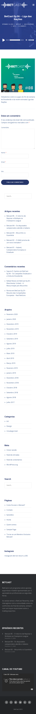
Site (2, 171)
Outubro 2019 (11, 334)
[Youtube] (20, 702)
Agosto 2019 (11, 344)
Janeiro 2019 (11, 373)
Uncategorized (29, 24)
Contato (9, 510)
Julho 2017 (10, 402)
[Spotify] (15, 702)
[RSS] (24, 702)
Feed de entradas (12, 455)
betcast (18, 24)
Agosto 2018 (11, 397)
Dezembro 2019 (12, 324)
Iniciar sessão (11, 450)
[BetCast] (14, 5)
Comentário (5, 127)
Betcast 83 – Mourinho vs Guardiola (18, 649)
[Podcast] (29, 702)
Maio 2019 (10, 353)
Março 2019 (10, 363)
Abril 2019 (10, 358)
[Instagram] (11, 702)
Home (8, 520)
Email (3, 162)
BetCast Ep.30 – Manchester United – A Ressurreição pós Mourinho (18, 283)
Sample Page (11, 529)
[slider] (31, 41)
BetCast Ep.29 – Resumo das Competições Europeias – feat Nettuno (16, 292)
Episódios (10, 515)
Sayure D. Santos (12, 271)
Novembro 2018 (12, 383)
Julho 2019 (10, 348)
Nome (3, 153)
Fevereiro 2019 (12, 368)
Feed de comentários (14, 460)
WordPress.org (12, 465)
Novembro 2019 (12, 329)
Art (7, 421)
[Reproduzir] (4, 40)
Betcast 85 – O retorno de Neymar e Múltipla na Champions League (16, 218)
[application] (18, 40)
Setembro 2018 (12, 392)
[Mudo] (27, 40)
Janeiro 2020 (11, 319)
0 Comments (22, 26)
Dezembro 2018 (12, 378)
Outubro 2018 (11, 388)
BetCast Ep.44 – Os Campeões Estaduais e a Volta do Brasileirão (18, 273)
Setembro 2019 (12, 339)
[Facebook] (6, 702)
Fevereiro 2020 (12, 314)
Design (9, 426)
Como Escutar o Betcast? (15, 505)
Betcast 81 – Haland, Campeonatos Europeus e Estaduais (16, 249)
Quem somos (11, 525)
